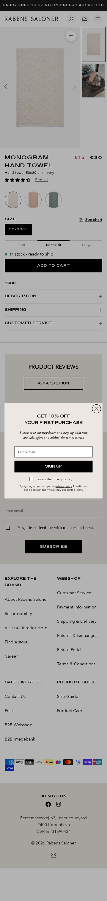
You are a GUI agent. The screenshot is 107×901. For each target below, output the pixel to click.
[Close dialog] (96, 408)
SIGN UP (53, 466)
